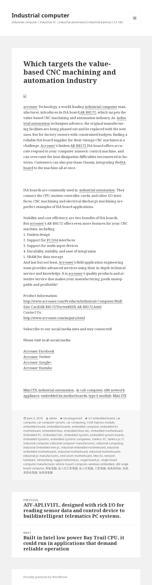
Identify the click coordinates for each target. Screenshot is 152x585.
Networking (44, 460)
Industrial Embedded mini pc (41, 447)
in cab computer (89, 390)
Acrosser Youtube (37, 368)
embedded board (34, 426)
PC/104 (52, 240)
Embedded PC (32, 435)
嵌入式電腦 (86, 468)
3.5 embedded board (101, 418)
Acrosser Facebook (38, 351)
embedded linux (52, 431)
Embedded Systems (36, 439)
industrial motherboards (104, 451)
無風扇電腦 (46, 472)
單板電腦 (51, 468)
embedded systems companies (70, 439)
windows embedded (101, 464)
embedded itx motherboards (64, 395)
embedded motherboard (107, 431)
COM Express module (100, 422)
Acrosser (48, 145)
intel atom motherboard (76, 456)
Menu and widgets (134, 23)
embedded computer (85, 426)
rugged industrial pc (66, 460)
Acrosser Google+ (37, 362)
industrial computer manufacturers (72, 443)
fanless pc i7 (116, 439)
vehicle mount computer (71, 464)
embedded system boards (107, 435)
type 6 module (99, 395)
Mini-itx (98, 456)
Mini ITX (30, 390)
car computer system (51, 422)
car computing (75, 422)
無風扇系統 (114, 468)
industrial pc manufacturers (41, 456)
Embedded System (76, 435)
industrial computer (101, 106)
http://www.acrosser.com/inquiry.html (54, 318)
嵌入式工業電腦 (68, 468)
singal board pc (90, 460)
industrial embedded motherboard (83, 447)
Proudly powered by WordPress (45, 577)
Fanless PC (99, 439)
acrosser (30, 106)
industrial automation (97, 190)
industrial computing (110, 443)
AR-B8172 (88, 112)
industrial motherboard (73, 451)
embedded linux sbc (76, 431)
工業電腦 (100, 468)
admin (53, 418)
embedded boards (58, 426)
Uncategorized (72, 418)
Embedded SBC (53, 435)
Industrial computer (40, 15)
